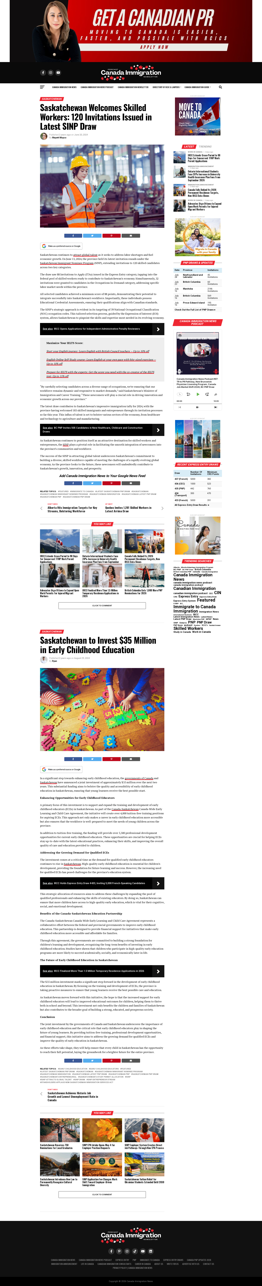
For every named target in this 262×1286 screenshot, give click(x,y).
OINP (175, 623)
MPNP (209, 619)
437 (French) (181, 479)
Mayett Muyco (59, 137)
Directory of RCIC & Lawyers (166, 87)
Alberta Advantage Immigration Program (197, 567)
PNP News (178, 625)
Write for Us (173, 1263)
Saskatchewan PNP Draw (77, 497)
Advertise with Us (190, 1263)
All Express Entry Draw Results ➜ (192, 505)
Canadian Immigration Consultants (114, 1263)
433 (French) (181, 500)
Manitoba (188, 289)
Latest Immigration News (186, 617)
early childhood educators (104, 1069)
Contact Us (208, 1263)
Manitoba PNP (199, 619)
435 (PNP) (180, 488)
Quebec (197, 625)
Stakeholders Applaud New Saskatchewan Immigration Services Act (77, 1082)
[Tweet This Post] (92, 236)
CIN (217, 593)
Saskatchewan (140, 492)
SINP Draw (79, 1080)
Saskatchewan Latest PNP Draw (139, 494)
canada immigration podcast (188, 585)
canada (196, 572)
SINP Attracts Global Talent (56, 1080)
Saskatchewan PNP (51, 497)
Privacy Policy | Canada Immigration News (132, 1267)
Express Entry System (184, 601)
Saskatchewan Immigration (105, 494)
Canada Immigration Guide (197, 87)
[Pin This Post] (111, 236)
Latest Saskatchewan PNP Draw (113, 492)
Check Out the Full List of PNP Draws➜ (195, 310)
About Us (158, 1263)
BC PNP (177, 570)
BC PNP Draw (187, 570)
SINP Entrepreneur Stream (101, 1080)
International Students (182, 615)
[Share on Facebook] (73, 236)
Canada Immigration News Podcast (97, 87)
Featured (64, 492)
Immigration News (209, 612)
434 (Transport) (181, 494)
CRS (175, 597)
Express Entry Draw (208, 597)
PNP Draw (204, 622)
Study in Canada (182, 632)
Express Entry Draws (173, 1260)
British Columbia (191, 282)
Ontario (183, 623)
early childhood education (73, 1069)
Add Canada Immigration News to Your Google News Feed (102, 476)
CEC (211, 593)
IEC (181, 603)
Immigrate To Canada (150, 1260)
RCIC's (205, 625)
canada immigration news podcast (192, 582)
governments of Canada (139, 778)
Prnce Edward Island (194, 303)
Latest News (206, 617)
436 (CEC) (180, 483)
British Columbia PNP (182, 572)
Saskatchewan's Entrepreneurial (59, 1077)
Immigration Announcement (64, 1263)
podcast (188, 625)
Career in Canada (143, 1263)
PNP (192, 622)
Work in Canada (201, 632)
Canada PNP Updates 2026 (199, 1260)
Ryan (54, 661)
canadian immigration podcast (190, 593)
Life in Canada (87, 1263)
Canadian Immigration (194, 588)
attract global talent (85, 255)
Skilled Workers (188, 628)
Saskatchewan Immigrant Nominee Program (67, 263)
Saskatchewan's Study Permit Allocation (101, 1077)
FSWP (176, 604)
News (215, 619)
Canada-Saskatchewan (125, 809)
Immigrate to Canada (82, 492)
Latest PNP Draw (182, 619)
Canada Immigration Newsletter (133, 87)
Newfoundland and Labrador (193, 276)
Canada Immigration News (64, 87)
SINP (66, 444)
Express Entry (188, 596)
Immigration (185, 611)
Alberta (176, 567)
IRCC (196, 614)
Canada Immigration (210, 572)
